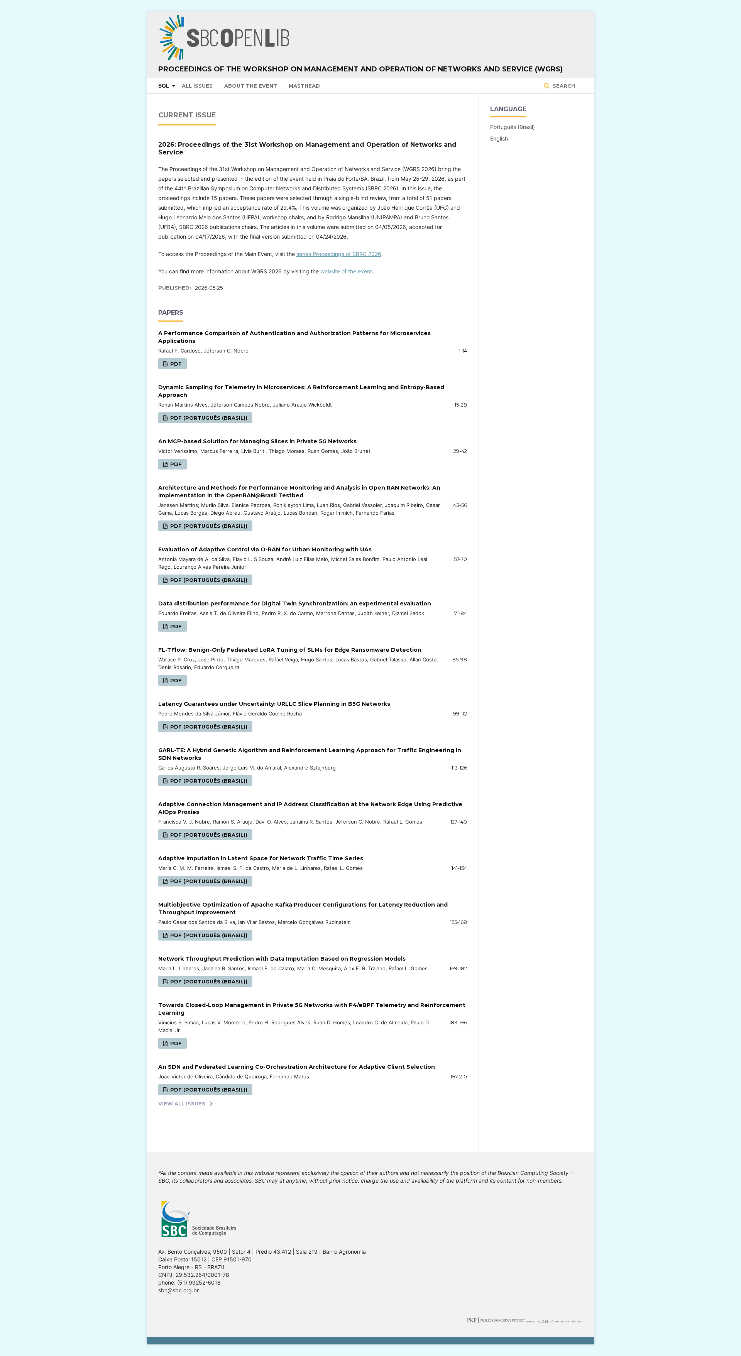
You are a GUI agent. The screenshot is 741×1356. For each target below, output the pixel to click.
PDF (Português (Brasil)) (208, 418)
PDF (175, 364)
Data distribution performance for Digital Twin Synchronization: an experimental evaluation (294, 603)
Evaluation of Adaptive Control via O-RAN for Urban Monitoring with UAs (265, 549)
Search (563, 86)
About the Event (250, 86)
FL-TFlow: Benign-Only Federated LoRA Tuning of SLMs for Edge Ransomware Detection (289, 649)
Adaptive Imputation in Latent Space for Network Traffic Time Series (260, 858)
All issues (197, 86)
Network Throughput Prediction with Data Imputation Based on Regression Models (282, 958)
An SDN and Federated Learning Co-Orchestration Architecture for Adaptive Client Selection (296, 1066)
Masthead (304, 86)
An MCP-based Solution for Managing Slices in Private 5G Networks (257, 441)
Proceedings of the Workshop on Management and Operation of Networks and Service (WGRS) (360, 69)
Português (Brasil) (512, 127)
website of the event (346, 271)
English (499, 138)
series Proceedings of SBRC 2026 (338, 254)
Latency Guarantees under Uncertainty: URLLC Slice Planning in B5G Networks (274, 703)
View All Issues (181, 1103)
